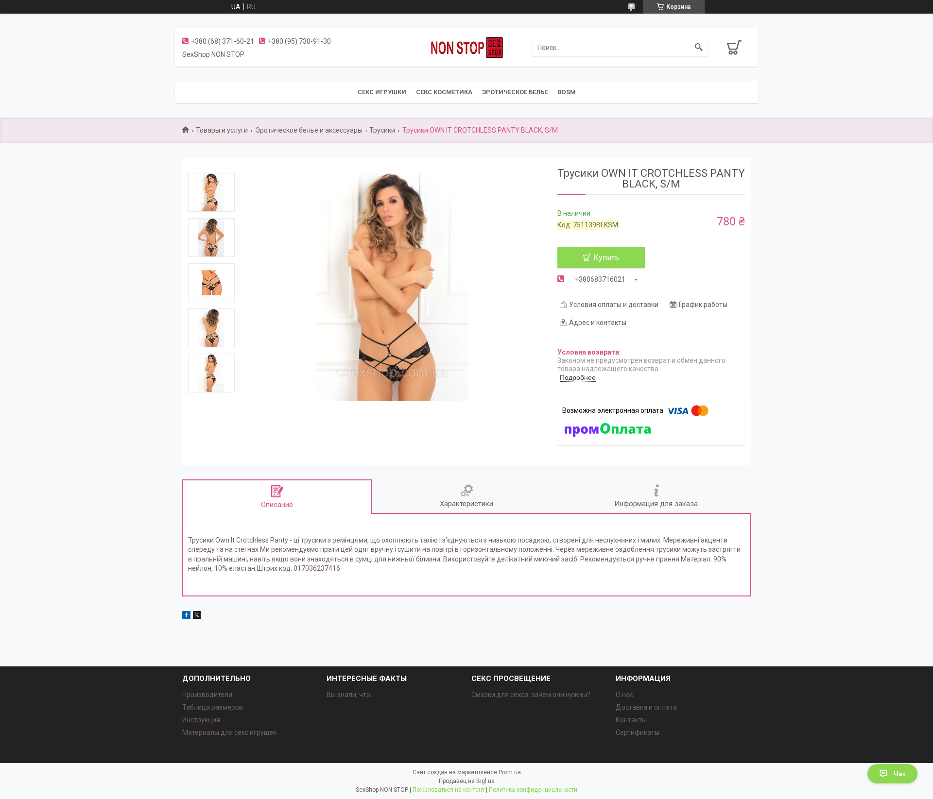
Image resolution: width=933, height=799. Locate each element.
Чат (900, 774)
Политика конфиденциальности (533, 789)
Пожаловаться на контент (448, 789)
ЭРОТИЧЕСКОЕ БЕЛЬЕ (515, 92)
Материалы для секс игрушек (229, 732)
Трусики (382, 130)
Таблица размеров (212, 707)
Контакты (631, 720)
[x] (197, 616)
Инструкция (201, 720)
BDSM (566, 92)
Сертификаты (637, 732)
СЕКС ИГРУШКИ (382, 92)
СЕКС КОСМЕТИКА (444, 92)
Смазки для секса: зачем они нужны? (530, 694)
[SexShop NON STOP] (466, 47)
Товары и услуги (222, 130)
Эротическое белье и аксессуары (309, 130)
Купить (606, 257)
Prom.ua (510, 772)
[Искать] (699, 47)
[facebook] (186, 616)
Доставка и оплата (646, 707)
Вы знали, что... (351, 694)
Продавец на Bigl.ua (467, 781)
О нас (624, 694)
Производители (207, 694)
